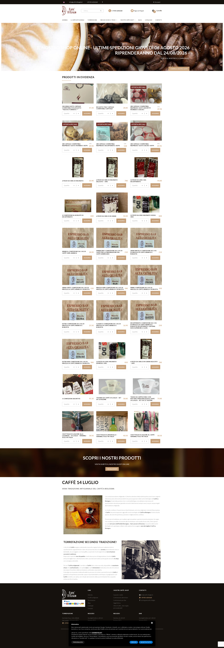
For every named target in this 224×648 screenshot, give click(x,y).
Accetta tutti (146, 642)
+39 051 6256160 (92, 2)
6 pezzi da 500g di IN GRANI (106, 216)
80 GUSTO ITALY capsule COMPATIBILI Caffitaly (105, 107)
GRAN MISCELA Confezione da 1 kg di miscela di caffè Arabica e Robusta (143, 252)
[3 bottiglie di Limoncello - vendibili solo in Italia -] (112, 421)
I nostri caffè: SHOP (127, 20)
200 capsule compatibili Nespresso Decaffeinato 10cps (108, 144)
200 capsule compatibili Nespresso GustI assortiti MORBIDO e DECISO (140, 107)
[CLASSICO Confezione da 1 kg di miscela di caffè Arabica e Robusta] (112, 310)
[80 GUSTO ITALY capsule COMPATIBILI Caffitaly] (112, 93)
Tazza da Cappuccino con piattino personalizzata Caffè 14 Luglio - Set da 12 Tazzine (142, 398)
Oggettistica (117, 603)
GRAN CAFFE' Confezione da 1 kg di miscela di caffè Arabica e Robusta (76, 288)
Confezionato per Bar (119, 600)
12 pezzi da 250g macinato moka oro (143, 216)
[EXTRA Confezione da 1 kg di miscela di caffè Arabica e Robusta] (78, 310)
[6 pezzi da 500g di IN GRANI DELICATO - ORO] (146, 349)
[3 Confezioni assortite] (78, 384)
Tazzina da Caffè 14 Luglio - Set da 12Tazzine (108, 398)
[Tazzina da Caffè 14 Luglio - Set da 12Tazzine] (112, 384)
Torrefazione (92, 20)
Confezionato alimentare (120, 597)
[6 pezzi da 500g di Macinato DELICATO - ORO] (112, 167)
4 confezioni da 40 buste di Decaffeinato (72, 216)
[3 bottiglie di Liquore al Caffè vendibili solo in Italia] (146, 421)
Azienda (65, 20)
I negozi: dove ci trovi (107, 20)
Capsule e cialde (118, 595)
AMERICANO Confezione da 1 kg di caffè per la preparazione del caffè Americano (109, 252)
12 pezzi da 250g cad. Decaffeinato (138, 180)
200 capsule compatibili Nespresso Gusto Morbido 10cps (75, 144)
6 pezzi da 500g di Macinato (72, 181)
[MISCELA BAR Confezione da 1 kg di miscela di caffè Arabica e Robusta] (112, 275)
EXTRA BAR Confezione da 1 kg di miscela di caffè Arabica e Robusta (76, 362)
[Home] (69, 10)
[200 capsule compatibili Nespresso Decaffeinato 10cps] (112, 130)
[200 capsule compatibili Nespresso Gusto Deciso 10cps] (146, 130)
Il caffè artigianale (77, 20)
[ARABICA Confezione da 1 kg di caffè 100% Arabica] (78, 238)
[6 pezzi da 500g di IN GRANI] (112, 202)
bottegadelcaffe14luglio (148, 600)
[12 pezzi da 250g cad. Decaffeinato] (146, 167)
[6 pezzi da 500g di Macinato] (78, 167)
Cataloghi (148, 20)
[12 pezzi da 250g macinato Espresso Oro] (112, 349)
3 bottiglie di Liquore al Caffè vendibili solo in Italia (142, 435)
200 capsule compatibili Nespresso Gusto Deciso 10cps (142, 144)
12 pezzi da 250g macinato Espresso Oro (106, 362)
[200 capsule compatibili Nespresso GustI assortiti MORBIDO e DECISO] (146, 93)
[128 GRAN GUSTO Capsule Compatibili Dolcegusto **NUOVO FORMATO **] (78, 93)
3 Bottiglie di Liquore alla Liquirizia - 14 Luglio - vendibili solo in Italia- (74, 435)
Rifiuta (133, 642)
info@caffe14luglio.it (76, 2)
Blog (140, 20)
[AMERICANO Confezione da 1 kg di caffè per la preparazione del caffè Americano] (112, 238)
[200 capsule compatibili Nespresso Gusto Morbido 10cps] (78, 130)
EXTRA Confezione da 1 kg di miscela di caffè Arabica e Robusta (73, 325)
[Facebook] (102, 2)
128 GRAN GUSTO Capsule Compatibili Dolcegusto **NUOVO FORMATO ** (71, 107)
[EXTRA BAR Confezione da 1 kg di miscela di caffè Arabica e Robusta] (78, 349)
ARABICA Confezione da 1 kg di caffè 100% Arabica (74, 252)
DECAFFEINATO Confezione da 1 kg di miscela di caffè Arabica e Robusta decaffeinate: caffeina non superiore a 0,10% (143, 325)
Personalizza (78, 642)
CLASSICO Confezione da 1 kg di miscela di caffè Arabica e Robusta (108, 325)
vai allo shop (112, 469)
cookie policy (97, 632)
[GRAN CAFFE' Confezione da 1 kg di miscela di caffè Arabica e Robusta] (78, 275)
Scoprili (185, 61)
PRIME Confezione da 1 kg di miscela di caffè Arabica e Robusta (144, 288)
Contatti (158, 20)
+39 (116, 11)
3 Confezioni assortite (71, 398)
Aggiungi (87, 113)
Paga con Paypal (139, 11)
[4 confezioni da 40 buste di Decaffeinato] (78, 202)
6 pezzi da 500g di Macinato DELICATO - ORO (107, 180)
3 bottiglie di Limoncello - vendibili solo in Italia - (106, 435)
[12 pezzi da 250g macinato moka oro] (146, 202)
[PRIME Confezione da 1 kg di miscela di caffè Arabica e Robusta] (146, 275)
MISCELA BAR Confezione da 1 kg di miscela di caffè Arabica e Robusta (110, 288)
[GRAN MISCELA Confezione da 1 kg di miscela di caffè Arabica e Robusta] (146, 238)
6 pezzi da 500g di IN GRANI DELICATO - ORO (144, 362)
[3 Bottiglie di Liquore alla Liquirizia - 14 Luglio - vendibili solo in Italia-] (78, 421)
